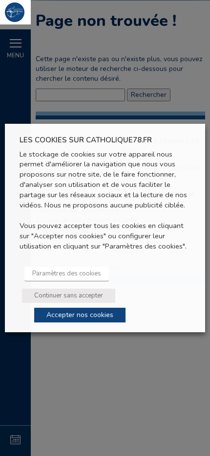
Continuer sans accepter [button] (68, 295)
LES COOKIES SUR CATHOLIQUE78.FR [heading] (86, 140)
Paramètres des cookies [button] (66, 273)
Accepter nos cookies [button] (79, 314)
